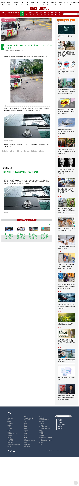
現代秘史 (41, 418)
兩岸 (48, 13)
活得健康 (9, 435)
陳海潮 (41, 442)
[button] (49, 224)
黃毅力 (41, 425)
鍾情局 (9, 421)
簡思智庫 (41, 435)
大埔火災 (10, 13)
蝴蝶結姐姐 (27, 446)
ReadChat (10, 442)
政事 (19, 13)
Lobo (8, 430)
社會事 (22, 13)
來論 (40, 444)
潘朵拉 (25, 435)
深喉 (25, 416)
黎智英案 (15, 13)
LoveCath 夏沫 (43, 426)
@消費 (52, 13)
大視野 (45, 13)
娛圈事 (44, 4)
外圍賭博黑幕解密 (28, 418)
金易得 (41, 432)
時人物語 (41, 421)
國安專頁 (3, 4)
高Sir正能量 (27, 419)
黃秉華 (25, 428)
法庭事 (26, 13)
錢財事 (30, 13)
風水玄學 (9, 428)
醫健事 (41, 13)
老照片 (25, 439)
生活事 (71, 4)
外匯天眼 (41, 423)
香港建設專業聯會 (44, 419)
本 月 (72, 20)
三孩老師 (41, 433)
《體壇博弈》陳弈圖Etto (45, 440)
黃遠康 (9, 432)
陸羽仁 (9, 425)
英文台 (27, 4)
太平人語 (26, 430)
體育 (55, 4)
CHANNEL (38, 2)
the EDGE (22, 4)
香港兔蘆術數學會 (12, 433)
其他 (59, 13)
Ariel (8, 416)
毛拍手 (41, 416)
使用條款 (60, 422)
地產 (33, 13)
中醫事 (37, 13)
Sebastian (9, 423)
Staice (25, 437)
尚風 (25, 432)
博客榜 (56, 13)
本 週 (66, 20)
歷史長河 (66, 4)
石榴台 (32, 4)
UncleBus (9, 437)
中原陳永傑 (10, 439)
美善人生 (60, 4)
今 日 (60, 20)
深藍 (8, 419)
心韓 (47, 4)
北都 (6, 13)
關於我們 (60, 428)
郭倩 (25, 421)
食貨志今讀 (27, 444)
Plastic (52, 2)
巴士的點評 (10, 418)
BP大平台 (16, 4)
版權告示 (60, 420)
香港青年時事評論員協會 (45, 428)
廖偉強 (25, 433)
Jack (40, 430)
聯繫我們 (60, 426)
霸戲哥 (25, 426)
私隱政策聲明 (61, 424)
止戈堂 (25, 423)
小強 (8, 426)
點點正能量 (10, 440)
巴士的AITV (9, 4)
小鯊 (25, 425)
